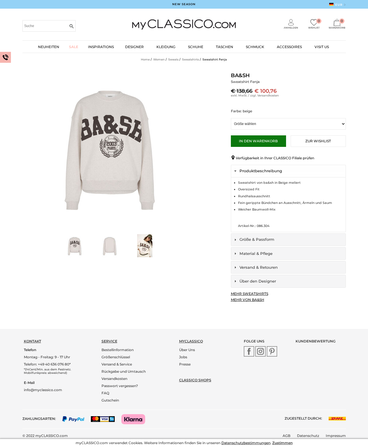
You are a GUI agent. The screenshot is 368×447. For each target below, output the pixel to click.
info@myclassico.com (43, 390)
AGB (286, 435)
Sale (73, 47)
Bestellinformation (117, 350)
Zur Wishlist (318, 141)
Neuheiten (48, 47)
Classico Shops (195, 380)
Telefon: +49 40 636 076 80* (47, 364)
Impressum (336, 435)
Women (159, 59)
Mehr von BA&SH (247, 300)
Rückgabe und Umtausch (123, 371)
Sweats (173, 59)
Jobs (183, 357)
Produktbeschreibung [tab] (260, 170)
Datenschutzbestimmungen (246, 443)
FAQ (105, 393)
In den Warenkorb (258, 141)
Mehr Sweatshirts (249, 293)
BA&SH (240, 75)
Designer (134, 47)
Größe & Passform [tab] (256, 239)
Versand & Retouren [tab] (258, 267)
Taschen (224, 47)
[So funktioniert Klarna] (136, 418)
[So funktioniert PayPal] (76, 418)
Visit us (322, 47)
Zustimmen (282, 443)
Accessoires (289, 47)
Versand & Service (116, 364)
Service (109, 341)
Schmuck (255, 47)
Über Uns (187, 350)
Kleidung (165, 47)
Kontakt (32, 341)
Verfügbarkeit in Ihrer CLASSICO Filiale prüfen (275, 158)
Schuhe (195, 47)
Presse (185, 364)
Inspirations (101, 47)
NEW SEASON (183, 4)
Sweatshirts (190, 59)
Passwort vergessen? (119, 386)
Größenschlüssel (115, 357)
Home (145, 59)
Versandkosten (268, 95)
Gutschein (110, 400)
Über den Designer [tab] (257, 281)
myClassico (191, 341)
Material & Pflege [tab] (256, 253)
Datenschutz (308, 435)
